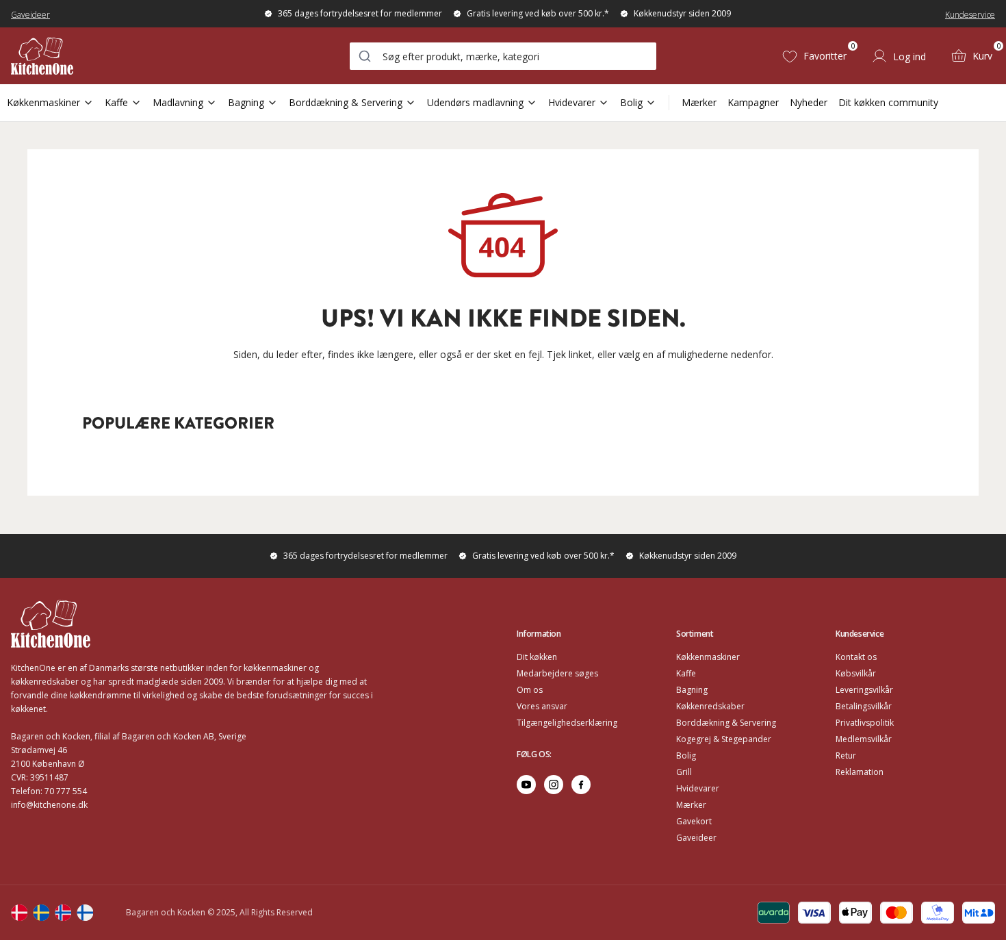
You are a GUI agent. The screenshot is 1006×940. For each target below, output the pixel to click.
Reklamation (860, 772)
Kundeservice (970, 15)
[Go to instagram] (553, 784)
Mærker (699, 102)
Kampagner (753, 102)
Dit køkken (537, 657)
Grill (684, 772)
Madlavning (178, 102)
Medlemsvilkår (864, 739)
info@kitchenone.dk (49, 805)
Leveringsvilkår (864, 690)
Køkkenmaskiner (43, 102)
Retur (846, 755)
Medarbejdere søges (557, 673)
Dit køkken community (888, 102)
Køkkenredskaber (710, 706)
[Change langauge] (19, 912)
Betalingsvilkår (864, 706)
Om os (530, 690)
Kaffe (116, 102)
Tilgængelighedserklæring (567, 722)
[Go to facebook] (581, 784)
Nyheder (808, 102)
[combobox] (503, 56)
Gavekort (694, 821)
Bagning (246, 102)
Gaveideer (30, 15)
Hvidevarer (571, 102)
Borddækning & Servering (345, 102)
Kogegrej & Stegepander (723, 739)
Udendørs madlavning (475, 102)
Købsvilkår (856, 673)
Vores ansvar (542, 706)
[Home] (42, 56)
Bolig (631, 102)
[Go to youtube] (526, 784)
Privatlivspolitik (865, 722)
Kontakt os (856, 657)
